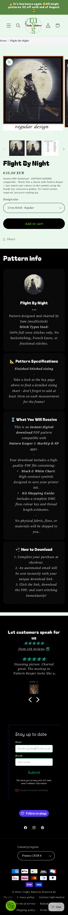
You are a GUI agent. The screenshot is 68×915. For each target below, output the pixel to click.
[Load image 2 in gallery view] (33, 148)
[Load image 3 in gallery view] (51, 148)
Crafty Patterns (31, 892)
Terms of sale (48, 910)
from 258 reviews (32, 649)
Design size (10, 199)
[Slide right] (64, 149)
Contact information (52, 897)
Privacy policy (26, 897)
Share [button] (11, 239)
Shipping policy (26, 910)
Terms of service (25, 903)
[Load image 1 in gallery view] (16, 148)
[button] (9, 25)
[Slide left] (4, 149)
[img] (34, 643)
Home (3, 40)
